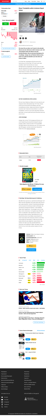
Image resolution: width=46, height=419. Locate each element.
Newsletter (26, 376)
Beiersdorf (21, 265)
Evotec (21, 35)
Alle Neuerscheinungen (41, 330)
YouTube (6, 399)
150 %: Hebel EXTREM (30, 352)
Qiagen (20, 282)
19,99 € (28, 339)
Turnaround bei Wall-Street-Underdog (34, 333)
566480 (2, 12)
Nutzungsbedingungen (6, 376)
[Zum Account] (29, 1)
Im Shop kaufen (37, 189)
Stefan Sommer (33, 41)
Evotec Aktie (3, 10)
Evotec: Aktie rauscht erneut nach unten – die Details (32, 308)
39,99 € (28, 358)
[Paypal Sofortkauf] (31, 246)
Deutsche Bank (21, 271)
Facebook (6, 404)
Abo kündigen (4, 389)
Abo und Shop (27, 386)
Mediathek (26, 373)
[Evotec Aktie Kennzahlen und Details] (9, 35)
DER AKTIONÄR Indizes (29, 384)
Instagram (6, 402)
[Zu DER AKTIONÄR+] (33, 1)
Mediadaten (4, 371)
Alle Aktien (26, 371)
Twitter (6, 406)
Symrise (20, 269)
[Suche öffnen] (13, 1)
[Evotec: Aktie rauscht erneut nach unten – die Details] (32, 298)
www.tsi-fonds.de (31, 128)
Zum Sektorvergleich (6, 56)
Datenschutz (4, 378)
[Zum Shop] (25, 1)
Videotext (3, 384)
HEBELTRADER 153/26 (30, 342)
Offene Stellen (4, 386)
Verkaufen (13, 23)
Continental (21, 263)
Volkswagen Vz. (21, 273)
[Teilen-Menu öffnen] (20, 38)
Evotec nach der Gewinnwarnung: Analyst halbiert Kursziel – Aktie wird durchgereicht (31, 313)
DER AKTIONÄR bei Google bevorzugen (26, 45)
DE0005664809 (4, 13)
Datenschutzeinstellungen (7, 382)
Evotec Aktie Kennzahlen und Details (9, 48)
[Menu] (44, 1)
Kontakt (6, 397)
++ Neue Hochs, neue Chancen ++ (23, 4)
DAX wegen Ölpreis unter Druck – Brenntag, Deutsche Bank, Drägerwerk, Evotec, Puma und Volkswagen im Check (31, 318)
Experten (26, 378)
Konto (30, 193)
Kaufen (5, 23)
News (29, 273)
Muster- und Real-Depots (30, 382)
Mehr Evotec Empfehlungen (38, 322)
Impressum (4, 373)
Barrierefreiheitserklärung (7, 380)
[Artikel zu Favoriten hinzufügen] (26, 38)
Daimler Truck (21, 267)
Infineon (20, 280)
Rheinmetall (21, 278)
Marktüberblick (27, 380)
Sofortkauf (28, 189)
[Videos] (38, 1)
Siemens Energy (22, 276)
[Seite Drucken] (23, 38)
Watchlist (4, 16)
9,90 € (28, 348)
